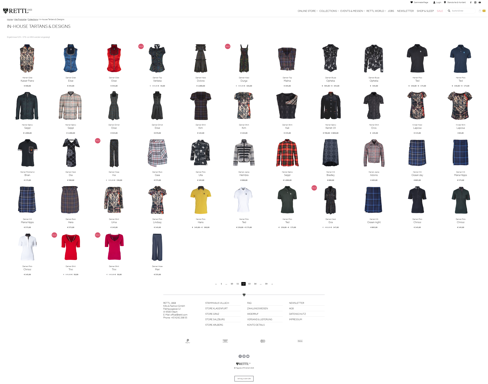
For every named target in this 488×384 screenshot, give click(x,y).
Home (10, 19)
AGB (291, 308)
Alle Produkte (20, 19)
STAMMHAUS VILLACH (217, 303)
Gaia (157, 175)
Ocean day (417, 175)
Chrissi (417, 222)
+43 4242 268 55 (179, 317)
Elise (70, 80)
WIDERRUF (252, 313)
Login (438, 2)
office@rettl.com (178, 314)
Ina (114, 175)
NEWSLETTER (296, 303)
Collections (33, 19)
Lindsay (157, 222)
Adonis (374, 175)
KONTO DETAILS (256, 324)
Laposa (417, 127)
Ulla (201, 175)
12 (243, 283)
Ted (417, 80)
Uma (114, 222)
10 (232, 283)
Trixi (70, 269)
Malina (287, 80)
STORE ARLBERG (214, 324)
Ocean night (374, 222)
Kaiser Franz (27, 80)
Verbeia (157, 80)
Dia (71, 175)
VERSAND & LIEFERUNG (259, 319)
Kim (201, 127)
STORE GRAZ (212, 313)
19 (266, 283)
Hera (70, 222)
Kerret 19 (331, 127)
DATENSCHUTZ (297, 313)
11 (238, 283)
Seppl (27, 127)
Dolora (200, 80)
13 (249, 283)
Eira (331, 222)
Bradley (331, 175)
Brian (27, 175)
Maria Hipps (460, 175)
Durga (244, 80)
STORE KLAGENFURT (216, 308)
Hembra (244, 175)
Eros (374, 127)
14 (255, 283)
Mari (157, 269)
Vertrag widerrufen (244, 379)
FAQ (249, 303)
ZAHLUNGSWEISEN (257, 308)
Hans (201, 222)
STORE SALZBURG (215, 319)
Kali (287, 127)
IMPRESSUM (295, 319)
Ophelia (330, 80)
